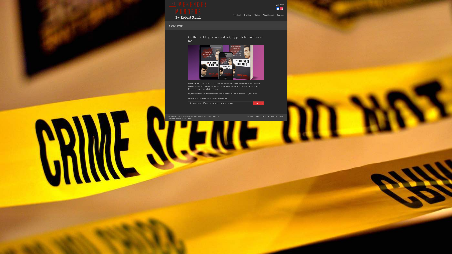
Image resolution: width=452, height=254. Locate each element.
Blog (224, 103)
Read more (258, 103)
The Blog (247, 15)
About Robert (268, 15)
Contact (280, 15)
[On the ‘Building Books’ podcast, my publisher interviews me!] (226, 46)
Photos (257, 15)
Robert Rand (196, 103)
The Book (237, 15)
